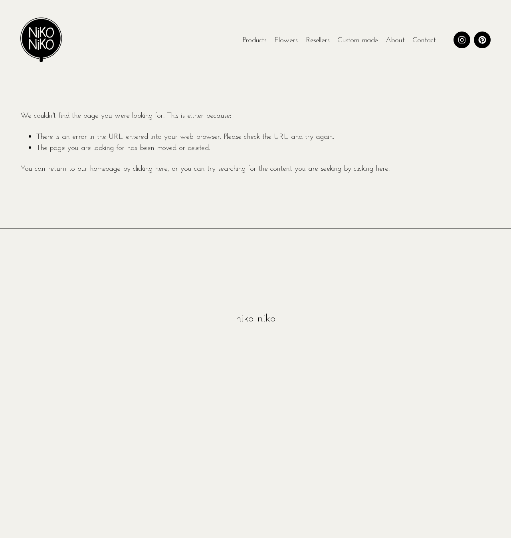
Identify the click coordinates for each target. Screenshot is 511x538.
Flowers (286, 39)
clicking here (150, 168)
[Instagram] (462, 40)
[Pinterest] (482, 40)
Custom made (357, 39)
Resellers (318, 39)
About (395, 39)
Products (254, 39)
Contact (424, 39)
